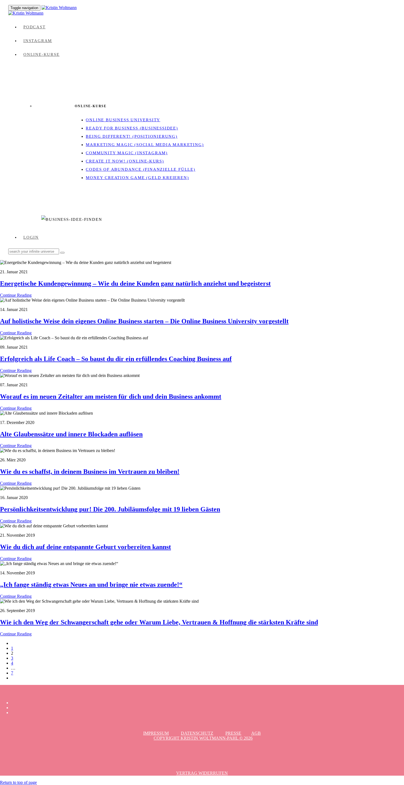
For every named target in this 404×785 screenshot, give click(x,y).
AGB (256, 733)
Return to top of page (18, 782)
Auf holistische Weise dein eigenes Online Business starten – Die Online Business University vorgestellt (144, 321)
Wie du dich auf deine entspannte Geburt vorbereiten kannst (85, 546)
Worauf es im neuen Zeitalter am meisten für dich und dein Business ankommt (110, 396)
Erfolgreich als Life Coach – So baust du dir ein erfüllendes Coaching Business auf (116, 358)
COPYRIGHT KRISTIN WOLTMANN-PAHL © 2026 (203, 738)
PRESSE (233, 733)
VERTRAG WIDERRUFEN (202, 773)
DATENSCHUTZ (197, 733)
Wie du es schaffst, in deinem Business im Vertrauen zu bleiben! (89, 471)
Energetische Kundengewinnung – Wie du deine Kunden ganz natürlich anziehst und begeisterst (135, 283)
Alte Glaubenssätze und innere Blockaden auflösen (71, 434)
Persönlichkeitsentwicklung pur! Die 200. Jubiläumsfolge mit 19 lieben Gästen (110, 509)
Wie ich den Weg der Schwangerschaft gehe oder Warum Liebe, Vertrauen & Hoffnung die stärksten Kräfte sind (159, 622)
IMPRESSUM (156, 733)
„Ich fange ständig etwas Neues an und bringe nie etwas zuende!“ (91, 584)
